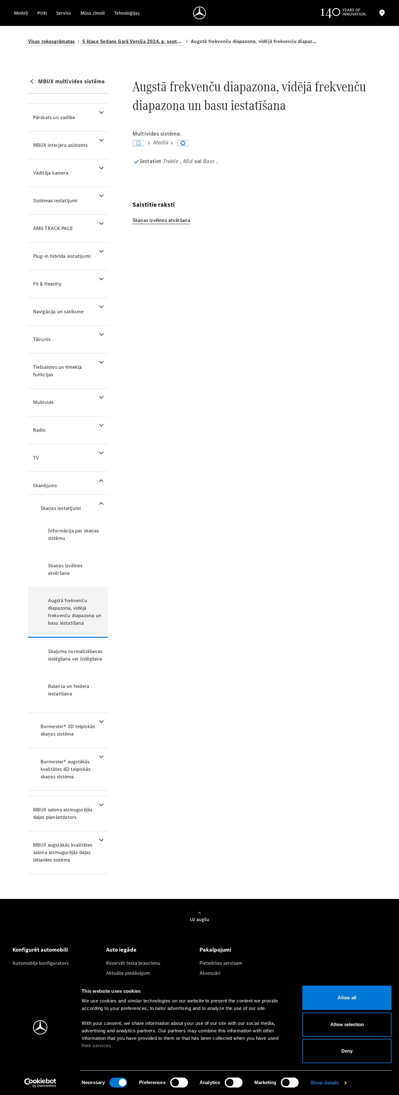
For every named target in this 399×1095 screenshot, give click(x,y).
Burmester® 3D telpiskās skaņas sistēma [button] (68, 730)
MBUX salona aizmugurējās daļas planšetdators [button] (63, 813)
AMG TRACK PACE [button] (53, 228)
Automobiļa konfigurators (40, 963)
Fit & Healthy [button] (47, 284)
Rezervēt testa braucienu (133, 963)
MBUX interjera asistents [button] (60, 145)
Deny (347, 1051)
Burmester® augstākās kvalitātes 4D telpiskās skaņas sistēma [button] (66, 769)
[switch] (179, 1083)
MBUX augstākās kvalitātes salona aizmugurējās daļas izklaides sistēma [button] (63, 852)
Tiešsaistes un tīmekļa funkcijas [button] (57, 371)
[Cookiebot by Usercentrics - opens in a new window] (40, 1083)
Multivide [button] (43, 402)
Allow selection (347, 1024)
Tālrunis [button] (42, 339)
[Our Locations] (382, 13)
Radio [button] (39, 430)
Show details (324, 1082)
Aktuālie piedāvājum (128, 973)
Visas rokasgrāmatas (51, 41)
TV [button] (36, 457)
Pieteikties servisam (221, 963)
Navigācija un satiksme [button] (58, 311)
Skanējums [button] (45, 485)
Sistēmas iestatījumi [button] (55, 200)
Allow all (347, 997)
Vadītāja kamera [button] (51, 173)
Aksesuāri (210, 973)
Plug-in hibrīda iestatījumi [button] (61, 256)
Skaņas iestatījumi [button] (61, 508)
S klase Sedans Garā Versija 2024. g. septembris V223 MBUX (132, 41)
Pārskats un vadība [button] (54, 117)
